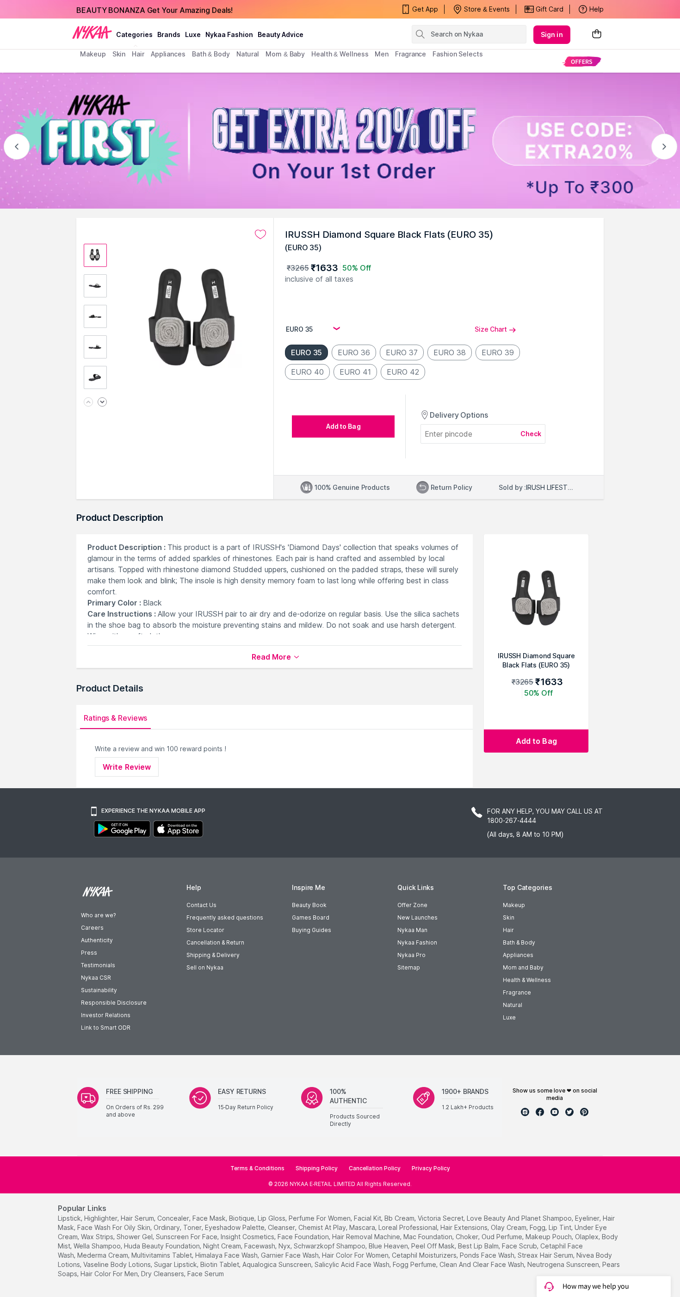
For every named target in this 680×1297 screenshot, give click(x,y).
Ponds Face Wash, (488, 1255)
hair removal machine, (367, 1237)
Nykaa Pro (411, 954)
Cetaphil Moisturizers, (425, 1255)
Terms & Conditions (257, 1168)
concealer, (174, 1218)
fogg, (538, 1227)
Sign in (552, 34)
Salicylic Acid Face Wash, (353, 1264)
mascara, (363, 1227)
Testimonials (98, 965)
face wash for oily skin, (114, 1227)
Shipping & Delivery (213, 954)
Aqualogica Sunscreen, (277, 1264)
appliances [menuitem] (168, 54)
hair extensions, (464, 1227)
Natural (512, 1004)
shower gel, (135, 1237)
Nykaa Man (412, 929)
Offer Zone (412, 905)
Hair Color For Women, (356, 1255)
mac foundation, (428, 1237)
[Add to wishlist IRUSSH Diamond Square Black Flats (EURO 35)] (260, 234)
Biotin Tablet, (220, 1264)
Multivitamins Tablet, (162, 1255)
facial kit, (368, 1218)
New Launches (417, 917)
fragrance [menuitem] (410, 54)
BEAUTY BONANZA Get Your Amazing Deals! (154, 9)
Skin (508, 917)
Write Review (127, 767)
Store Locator (205, 929)
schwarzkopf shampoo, (330, 1246)
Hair (508, 929)
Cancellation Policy (375, 1168)
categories (134, 34)
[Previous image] (88, 402)
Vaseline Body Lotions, (117, 1264)
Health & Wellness (527, 979)
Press (89, 952)
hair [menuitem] (138, 54)
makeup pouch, (549, 1237)
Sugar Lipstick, (176, 1264)
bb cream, (400, 1218)
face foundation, (304, 1237)
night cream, (222, 1246)
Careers (92, 927)
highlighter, (101, 1218)
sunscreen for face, (187, 1237)
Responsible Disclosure (114, 1002)
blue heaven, (389, 1246)
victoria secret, (441, 1218)
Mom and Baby (523, 967)
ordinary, (167, 1227)
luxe (193, 34)
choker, (468, 1237)
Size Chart (491, 329)
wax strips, (98, 1237)
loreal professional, (408, 1227)
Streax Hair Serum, (546, 1255)
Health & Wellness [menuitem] (339, 54)
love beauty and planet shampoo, (520, 1218)
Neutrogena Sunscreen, (563, 1264)
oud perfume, (503, 1237)
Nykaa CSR (96, 977)
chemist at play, (322, 1227)
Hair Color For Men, (109, 1274)
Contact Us (201, 905)
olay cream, (509, 1227)
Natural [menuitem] (247, 54)
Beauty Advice (280, 34)
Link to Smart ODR (105, 1027)
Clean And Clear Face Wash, (482, 1264)
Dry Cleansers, (163, 1274)
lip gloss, (272, 1218)
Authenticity (97, 940)
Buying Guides (311, 929)
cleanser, (282, 1227)
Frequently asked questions (224, 917)
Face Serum (205, 1274)
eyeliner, (588, 1218)
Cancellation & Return (215, 942)
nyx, (285, 1246)
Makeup (514, 905)
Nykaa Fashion (229, 34)
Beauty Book (309, 905)
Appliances (518, 954)
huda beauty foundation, (162, 1246)
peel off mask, (433, 1246)
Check (531, 434)
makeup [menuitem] (92, 54)
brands (168, 34)
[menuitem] (581, 61)
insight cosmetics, (248, 1237)
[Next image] (102, 402)
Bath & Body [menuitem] (211, 54)
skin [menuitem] (119, 54)
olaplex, (587, 1237)
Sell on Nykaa (204, 967)
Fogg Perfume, (415, 1264)
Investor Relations (105, 1015)
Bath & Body (519, 942)
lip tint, (561, 1227)
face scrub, (520, 1246)
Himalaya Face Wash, (227, 1255)
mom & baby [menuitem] (285, 54)
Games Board (310, 917)
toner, (193, 1227)
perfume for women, (320, 1218)
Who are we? (98, 915)
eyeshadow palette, (235, 1227)
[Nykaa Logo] (92, 31)
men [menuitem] (382, 54)
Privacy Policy (431, 1168)
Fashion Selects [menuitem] (458, 54)
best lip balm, (479, 1246)
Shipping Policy (317, 1168)
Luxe (509, 1017)
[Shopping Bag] (596, 34)
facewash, (260, 1246)
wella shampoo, (98, 1246)
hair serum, (138, 1218)
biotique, (242, 1218)
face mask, (209, 1218)
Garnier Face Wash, (290, 1255)
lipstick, (70, 1218)
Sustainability (99, 990)
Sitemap (408, 967)
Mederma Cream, (103, 1255)
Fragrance (517, 992)
